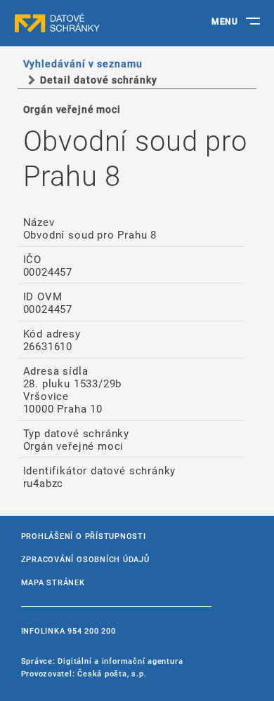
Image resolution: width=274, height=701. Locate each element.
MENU (224, 21)
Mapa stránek (53, 582)
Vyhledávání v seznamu (83, 63)
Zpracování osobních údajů (85, 559)
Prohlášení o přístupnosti (83, 535)
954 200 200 (91, 630)
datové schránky (84, 23)
